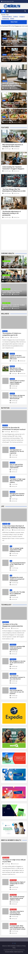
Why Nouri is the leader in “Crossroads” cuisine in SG (11, 41)
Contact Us (19, 945)
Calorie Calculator (11, 945)
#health (12, 18)
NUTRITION (5, 425)
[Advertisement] (14, 236)
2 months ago (7, 106)
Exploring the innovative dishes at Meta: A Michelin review (13, 57)
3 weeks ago (7, 43)
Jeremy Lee (16, 43)
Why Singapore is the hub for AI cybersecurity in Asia (17, 662)
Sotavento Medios (9, 951)
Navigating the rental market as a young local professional (17, 579)
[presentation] (4, 78)
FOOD (4, 100)
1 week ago (6, 337)
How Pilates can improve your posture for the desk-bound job (17, 397)
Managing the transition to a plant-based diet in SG (17, 495)
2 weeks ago (14, 386)
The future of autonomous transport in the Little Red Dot (17, 677)
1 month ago (7, 431)
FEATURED (5, 523)
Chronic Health (6, 261)
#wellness (15, 16)
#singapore (22, 16)
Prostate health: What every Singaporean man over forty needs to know (17, 927)
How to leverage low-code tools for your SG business (17, 692)
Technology (5, 622)
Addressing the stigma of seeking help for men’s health (17, 883)
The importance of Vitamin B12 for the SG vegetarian (17, 451)
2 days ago (6, 88)
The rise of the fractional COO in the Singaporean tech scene (13, 83)
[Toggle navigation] (7, 11)
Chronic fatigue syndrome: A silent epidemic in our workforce (13, 305)
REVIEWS (4, 38)
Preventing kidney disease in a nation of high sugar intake (12, 292)
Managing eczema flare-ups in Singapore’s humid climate (12, 264)
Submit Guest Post (18, 951)
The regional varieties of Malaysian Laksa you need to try (13, 119)
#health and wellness (7, 16)
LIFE (9, 523)
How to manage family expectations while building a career (16, 549)
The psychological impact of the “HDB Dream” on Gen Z (18, 564)
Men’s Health (6, 857)
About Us (4, 945)
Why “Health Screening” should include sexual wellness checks (17, 898)
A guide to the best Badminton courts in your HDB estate (17, 357)
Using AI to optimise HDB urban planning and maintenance (17, 648)
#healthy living (5, 18)
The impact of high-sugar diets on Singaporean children (17, 480)
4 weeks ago (7, 60)
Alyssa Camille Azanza (19, 530)
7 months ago (14, 553)
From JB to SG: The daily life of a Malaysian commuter (17, 593)
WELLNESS (5, 331)
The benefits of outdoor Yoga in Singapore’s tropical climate (17, 382)
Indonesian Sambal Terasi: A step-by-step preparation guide (13, 103)
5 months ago (7, 530)
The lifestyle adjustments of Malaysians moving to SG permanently (11, 213)
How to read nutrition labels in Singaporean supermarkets (16, 466)
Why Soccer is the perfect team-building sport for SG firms (16, 369)
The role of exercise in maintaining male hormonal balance (17, 912)
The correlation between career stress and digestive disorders (12, 278)
